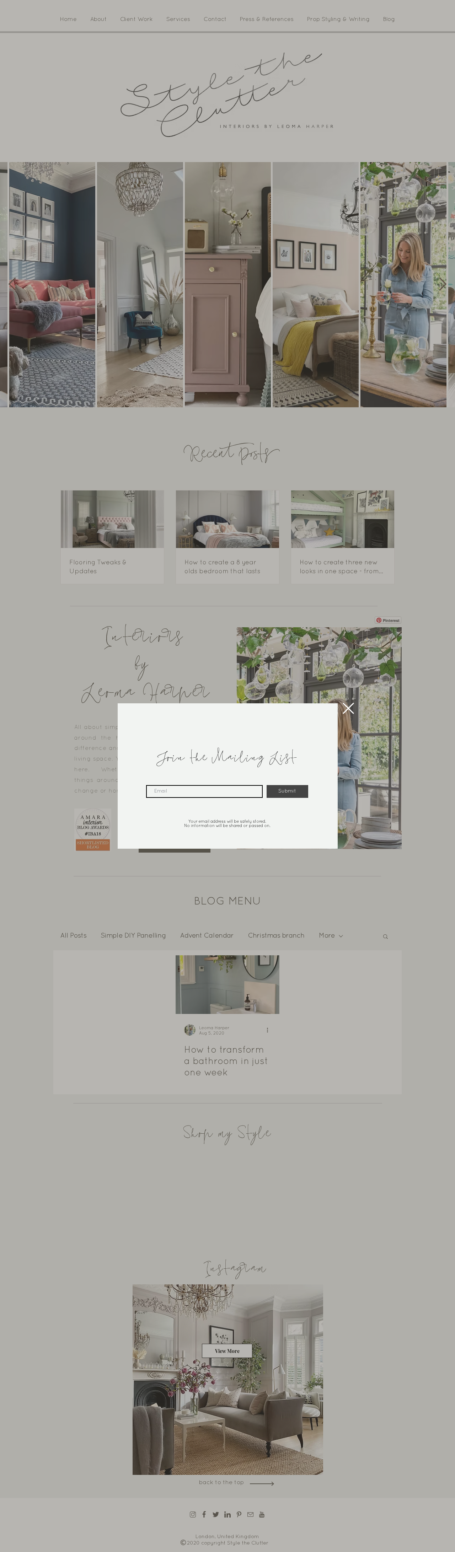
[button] (348, 708)
